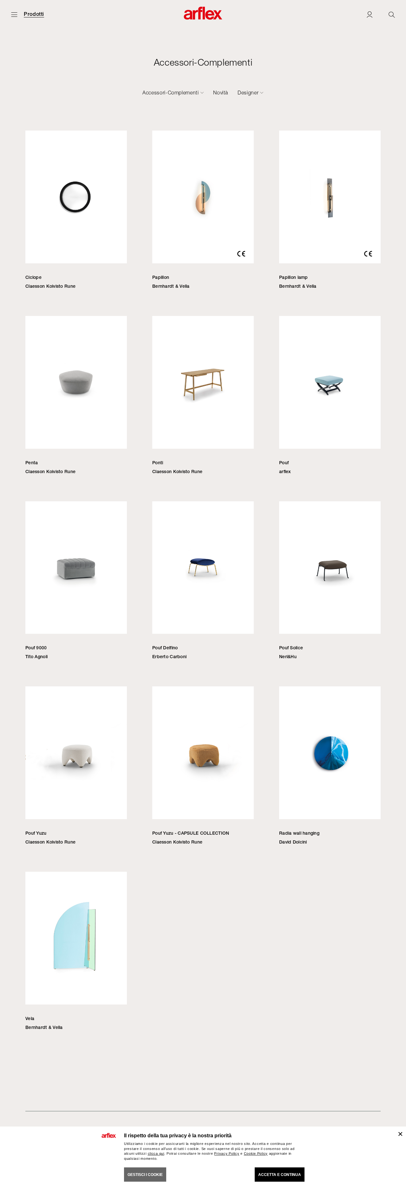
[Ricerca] (392, 14)
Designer (248, 92)
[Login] (369, 14)
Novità (220, 92)
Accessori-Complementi (170, 92)
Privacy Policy (226, 1153)
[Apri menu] (14, 14)
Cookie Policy (256, 1153)
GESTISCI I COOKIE (145, 1174)
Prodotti (34, 14)
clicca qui (156, 1153)
